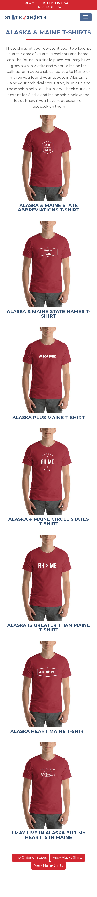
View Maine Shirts (48, 865)
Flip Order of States (31, 858)
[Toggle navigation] (86, 17)
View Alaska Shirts (67, 858)
